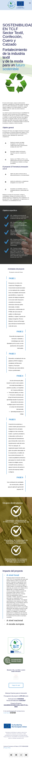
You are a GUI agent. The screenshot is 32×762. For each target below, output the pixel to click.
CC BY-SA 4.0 (6, 713)
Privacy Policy (7, 747)
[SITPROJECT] (16, 4)
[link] (16, 596)
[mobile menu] (30, 3)
